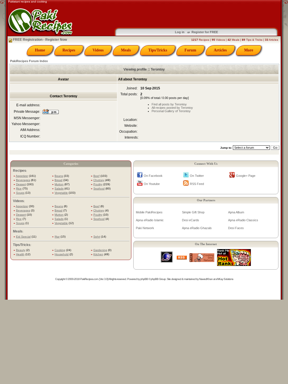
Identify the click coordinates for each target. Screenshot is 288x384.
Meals (126, 50)
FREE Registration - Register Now (39, 40)
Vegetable (61, 192)
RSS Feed (197, 184)
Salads (59, 188)
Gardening (100, 250)
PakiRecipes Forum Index (29, 61)
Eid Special (23, 236)
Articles (220, 50)
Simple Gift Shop (193, 212)
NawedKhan (206, 279)
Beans (59, 175)
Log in (179, 32)
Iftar (57, 236)
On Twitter (197, 175)
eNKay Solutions (224, 279)
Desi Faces (236, 228)
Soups (20, 192)
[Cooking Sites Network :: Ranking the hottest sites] (202, 260)
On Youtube (152, 184)
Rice (19, 188)
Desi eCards (190, 220)
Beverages (23, 180)
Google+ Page (245, 175)
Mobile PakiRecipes (149, 212)
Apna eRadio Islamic (150, 220)
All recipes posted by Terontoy (172, 107)
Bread (58, 180)
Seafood (99, 188)
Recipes (68, 50)
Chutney (98, 180)
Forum (190, 50)
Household (62, 254)
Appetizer (22, 175)
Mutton (59, 184)
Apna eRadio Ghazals (197, 228)
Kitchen (98, 254)
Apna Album (236, 212)
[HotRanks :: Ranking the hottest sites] (234, 264)
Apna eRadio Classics (243, 220)
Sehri (96, 236)
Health (20, 254)
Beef (96, 175)
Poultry (97, 184)
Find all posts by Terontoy (169, 104)
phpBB (144, 279)
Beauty (20, 250)
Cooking (60, 250)
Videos (98, 50)
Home (40, 50)
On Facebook (153, 175)
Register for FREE (205, 32)
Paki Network (145, 228)
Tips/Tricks (157, 50)
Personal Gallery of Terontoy (171, 111)
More (248, 50)
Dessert (21, 184)
